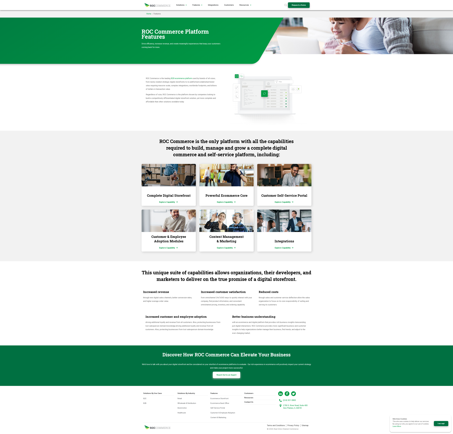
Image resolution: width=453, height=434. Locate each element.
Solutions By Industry (186, 393)
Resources (248, 398)
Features (214, 393)
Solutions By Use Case (152, 393)
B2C (144, 399)
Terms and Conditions (276, 425)
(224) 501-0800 (289, 400)
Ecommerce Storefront (219, 399)
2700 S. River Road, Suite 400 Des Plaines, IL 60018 (295, 406)
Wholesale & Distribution (187, 403)
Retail (180, 399)
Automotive (182, 408)
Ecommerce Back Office (219, 403)
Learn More (397, 426)
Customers (248, 393)
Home (148, 14)
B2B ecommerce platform (181, 78)
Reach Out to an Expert (226, 375)
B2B (144, 403)
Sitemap (305, 425)
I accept (441, 423)
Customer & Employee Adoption (222, 413)
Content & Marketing (218, 418)
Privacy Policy (293, 425)
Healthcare (182, 413)
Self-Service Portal (217, 408)
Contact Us (248, 402)
